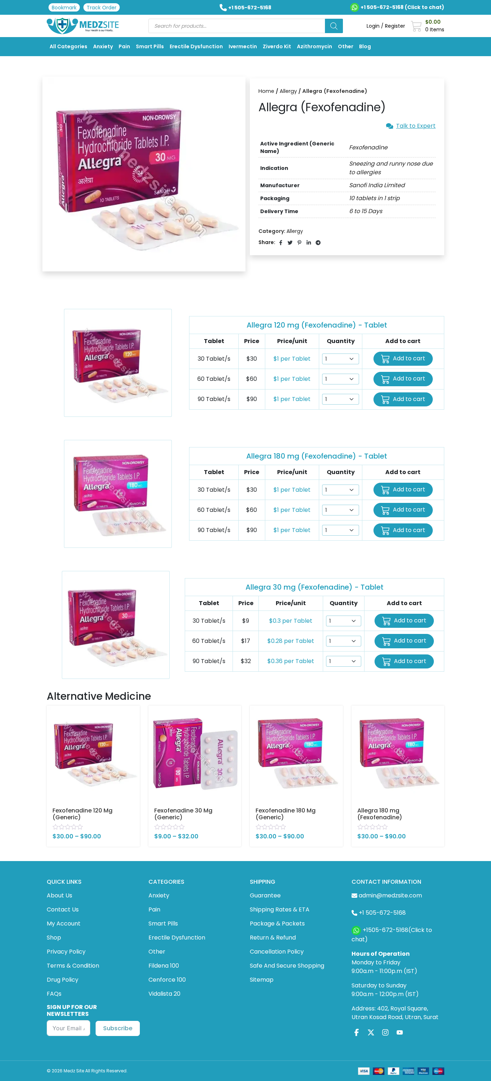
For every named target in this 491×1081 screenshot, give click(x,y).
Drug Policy (62, 980)
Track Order (101, 7)
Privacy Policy (66, 951)
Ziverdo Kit (277, 46)
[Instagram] (385, 1032)
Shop (54, 937)
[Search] (334, 26)
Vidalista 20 (164, 994)
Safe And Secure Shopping (287, 965)
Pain (124, 46)
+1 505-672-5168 (249, 7)
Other (345, 46)
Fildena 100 (163, 965)
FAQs (54, 994)
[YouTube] (400, 1032)
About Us (59, 895)
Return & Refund (273, 937)
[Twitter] (371, 1032)
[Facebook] (357, 1032)
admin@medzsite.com (390, 895)
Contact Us (63, 909)
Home (266, 91)
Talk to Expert (416, 126)
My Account (64, 923)
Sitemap (262, 980)
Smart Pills (150, 46)
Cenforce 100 (167, 980)
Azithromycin (314, 46)
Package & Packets (277, 923)
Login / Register (386, 26)
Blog (365, 46)
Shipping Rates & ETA (279, 909)
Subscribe (117, 1028)
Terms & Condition (73, 965)
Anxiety (103, 46)
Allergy (288, 91)
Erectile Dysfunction (196, 46)
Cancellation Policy (277, 951)
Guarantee (265, 895)
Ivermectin (243, 46)
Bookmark (64, 7)
